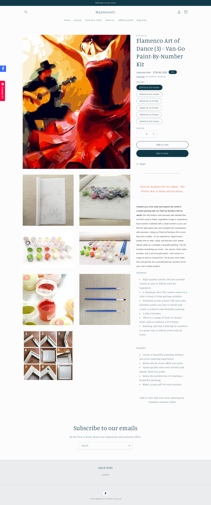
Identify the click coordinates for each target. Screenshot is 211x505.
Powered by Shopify (113, 499)
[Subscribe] (129, 445)
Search (105, 474)
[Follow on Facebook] (3, 69)
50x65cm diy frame (149, 94)
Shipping (140, 76)
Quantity (140, 128)
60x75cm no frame (149, 101)
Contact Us (2, 92)
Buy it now (162, 153)
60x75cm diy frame (149, 87)
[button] (26, 12)
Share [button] (143, 164)
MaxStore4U (100, 499)
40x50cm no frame (149, 114)
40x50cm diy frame (149, 121)
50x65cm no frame (149, 107)
